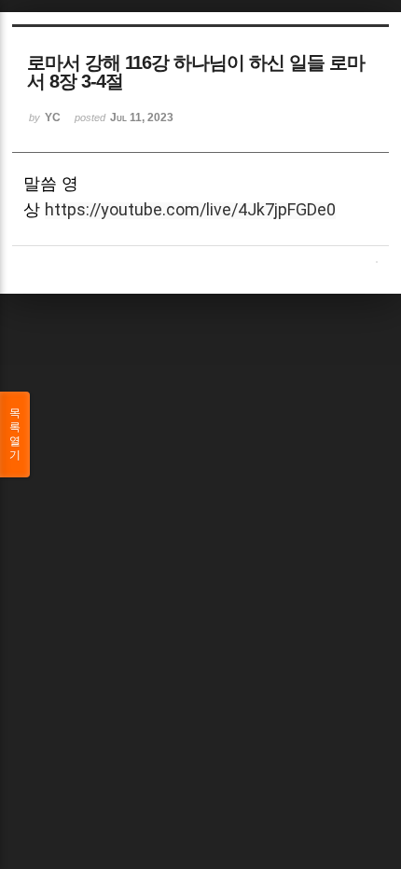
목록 (15, 434)
